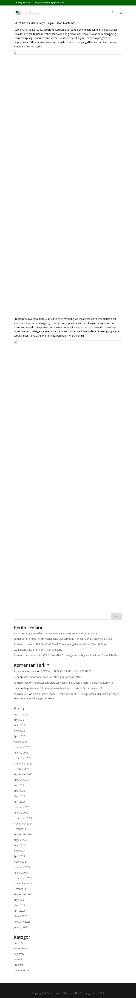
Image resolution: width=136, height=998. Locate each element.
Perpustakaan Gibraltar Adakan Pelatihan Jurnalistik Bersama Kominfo (73, 682)
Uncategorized (22, 970)
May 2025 (19, 796)
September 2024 (23, 834)
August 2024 (21, 839)
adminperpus (21, 682)
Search (116, 616)
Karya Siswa (20, 948)
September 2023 (23, 894)
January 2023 (21, 927)
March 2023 (20, 916)
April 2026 (19, 736)
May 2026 (19, 730)
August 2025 (21, 779)
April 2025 (19, 801)
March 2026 (20, 741)
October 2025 (21, 769)
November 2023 (23, 883)
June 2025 (19, 790)
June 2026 (19, 725)
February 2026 (22, 747)
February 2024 (22, 867)
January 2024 (21, 872)
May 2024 (19, 850)
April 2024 (19, 856)
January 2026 (21, 752)
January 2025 (21, 812)
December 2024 (23, 818)
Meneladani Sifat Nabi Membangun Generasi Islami (52, 677)
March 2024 (20, 861)
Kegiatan (19, 954)
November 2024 (23, 823)
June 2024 (19, 845)
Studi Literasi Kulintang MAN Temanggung (38, 649)
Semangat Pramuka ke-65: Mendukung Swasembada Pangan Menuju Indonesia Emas (63, 638)
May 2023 (19, 905)
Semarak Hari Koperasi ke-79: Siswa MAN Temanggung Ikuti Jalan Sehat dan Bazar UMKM (65, 655)
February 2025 (22, 807)
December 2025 (23, 758)
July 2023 (19, 900)
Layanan (18, 959)
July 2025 (19, 785)
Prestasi (18, 964)
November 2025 (23, 763)
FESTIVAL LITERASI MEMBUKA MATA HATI (66, 671)
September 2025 (23, 774)
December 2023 (23, 878)
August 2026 (21, 714)
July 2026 (19, 719)
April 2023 (19, 910)
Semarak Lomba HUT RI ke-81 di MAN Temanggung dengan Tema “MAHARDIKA (60, 644)
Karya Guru (20, 943)
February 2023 (22, 921)
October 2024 (21, 829)
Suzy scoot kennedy (25, 671)
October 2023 (21, 889)
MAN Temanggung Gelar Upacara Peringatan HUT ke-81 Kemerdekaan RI (56, 633)
